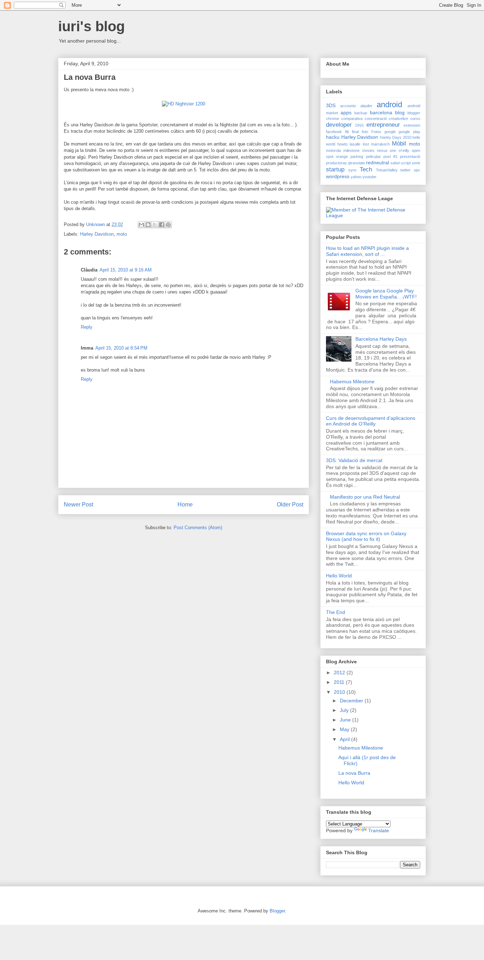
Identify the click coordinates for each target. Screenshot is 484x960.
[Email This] (141, 224)
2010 (340, 692)
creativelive (398, 118)
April (345, 739)
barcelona (381, 112)
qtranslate (356, 163)
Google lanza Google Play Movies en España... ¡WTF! (386, 294)
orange (342, 156)
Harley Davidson (97, 234)
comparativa (351, 118)
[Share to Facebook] (161, 224)
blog (400, 112)
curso (415, 118)
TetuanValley (387, 170)
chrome (332, 118)
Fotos (376, 132)
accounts (348, 106)
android (389, 104)
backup (360, 113)
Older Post (290, 504)
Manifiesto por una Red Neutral (365, 497)
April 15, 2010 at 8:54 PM (121, 348)
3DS (331, 105)
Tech (366, 169)
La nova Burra (354, 773)
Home (185, 504)
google (390, 132)
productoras (336, 163)
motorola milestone (343, 150)
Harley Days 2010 (395, 137)
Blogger (277, 911)
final (355, 132)
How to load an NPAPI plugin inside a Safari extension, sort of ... (367, 251)
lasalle (355, 144)
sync (352, 170)
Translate (378, 830)
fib (347, 132)
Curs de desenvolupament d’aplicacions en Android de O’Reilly (370, 421)
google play (409, 132)
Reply (86, 327)
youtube (369, 177)
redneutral (377, 162)
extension (412, 125)
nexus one (386, 150)
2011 (340, 682)
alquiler (366, 106)
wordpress (337, 176)
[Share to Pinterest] (168, 224)
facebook (334, 132)
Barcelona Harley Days (381, 339)
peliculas (373, 156)
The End (335, 612)
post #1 (390, 156)
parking (356, 156)
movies (368, 150)
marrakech (380, 144)
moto (122, 234)
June (346, 720)
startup (335, 169)
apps (346, 112)
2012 (340, 672)
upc (417, 170)
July (345, 710)
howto (342, 144)
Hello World (339, 575)
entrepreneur (383, 124)
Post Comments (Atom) (198, 527)
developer (339, 124)
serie (416, 163)
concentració (376, 118)
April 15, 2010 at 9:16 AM (126, 270)
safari (395, 163)
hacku (332, 137)
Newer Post (78, 504)
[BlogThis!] (148, 224)
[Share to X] (154, 224)
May (345, 729)
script (406, 163)
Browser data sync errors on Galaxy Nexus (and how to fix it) (366, 536)
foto (365, 132)
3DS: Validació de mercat (354, 460)
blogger (413, 113)
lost (366, 144)
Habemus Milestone (352, 381)
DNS (359, 125)
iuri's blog (91, 26)
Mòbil (399, 143)
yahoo (356, 177)
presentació (410, 156)
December (352, 700)
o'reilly (404, 150)
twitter (405, 170)
